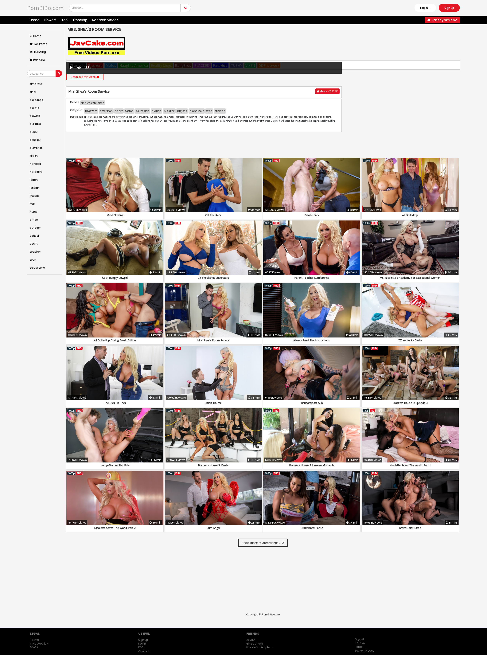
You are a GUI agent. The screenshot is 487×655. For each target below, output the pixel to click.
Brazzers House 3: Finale (213, 465)
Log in (142, 643)
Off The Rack (213, 215)
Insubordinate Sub (312, 403)
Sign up (449, 8)
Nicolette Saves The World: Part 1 (410, 465)
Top (64, 20)
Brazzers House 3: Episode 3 (410, 403)
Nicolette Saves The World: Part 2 (115, 528)
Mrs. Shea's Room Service (213, 340)
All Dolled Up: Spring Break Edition (115, 340)
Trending (79, 20)
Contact (144, 651)
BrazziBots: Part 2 (312, 528)
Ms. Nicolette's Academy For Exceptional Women (410, 277)
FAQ (140, 647)
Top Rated (40, 44)
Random (39, 60)
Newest (50, 20)
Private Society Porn (259, 647)
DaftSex (360, 643)
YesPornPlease (364, 651)
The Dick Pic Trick (115, 403)
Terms (34, 640)
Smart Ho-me (213, 403)
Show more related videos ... (262, 543)
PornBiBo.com (45, 7)
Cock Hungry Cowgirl (115, 277)
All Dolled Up (410, 215)
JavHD (250, 640)
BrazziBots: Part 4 (410, 528)
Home (34, 20)
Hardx (358, 647)
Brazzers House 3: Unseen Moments (311, 465)
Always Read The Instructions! (311, 340)
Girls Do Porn (254, 643)
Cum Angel (213, 528)
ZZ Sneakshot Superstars (213, 277)
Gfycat (359, 639)
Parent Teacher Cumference (311, 277)
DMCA (34, 647)
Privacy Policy (39, 643)
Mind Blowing (115, 215)
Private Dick (311, 215)
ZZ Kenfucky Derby (410, 340)
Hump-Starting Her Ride (115, 465)
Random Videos (105, 20)
